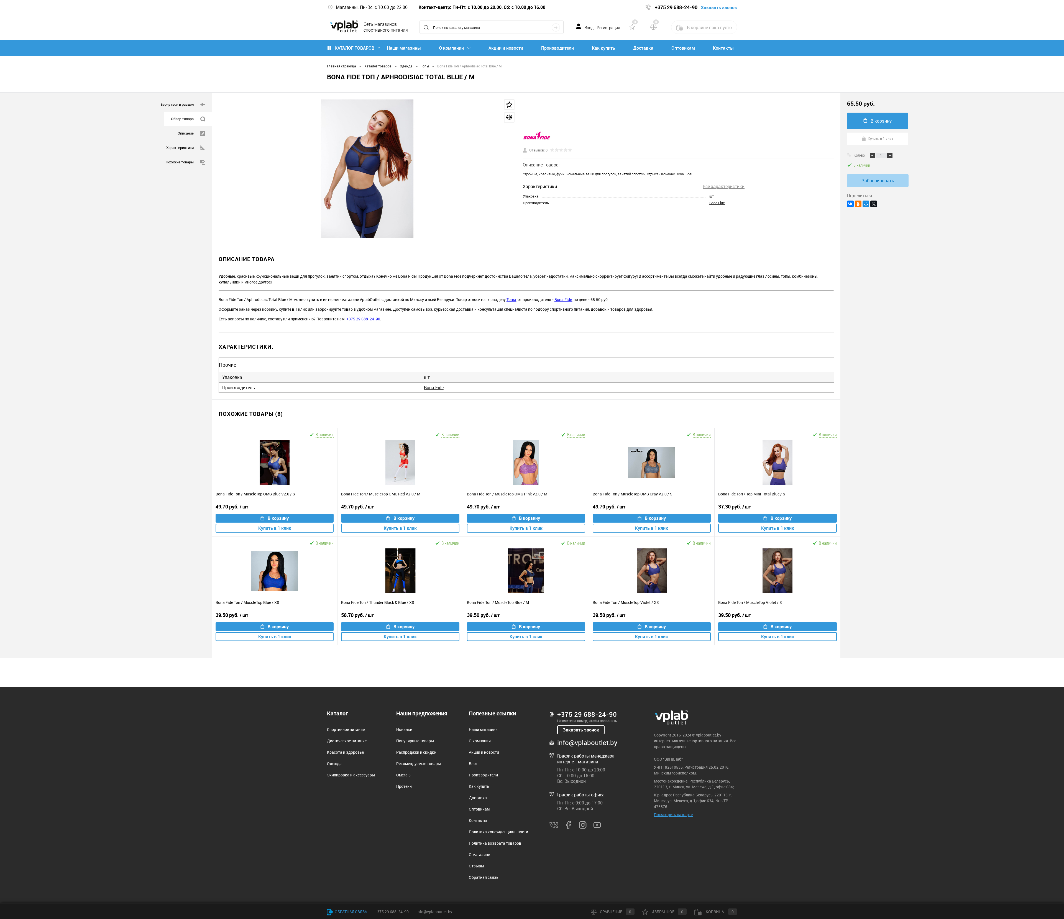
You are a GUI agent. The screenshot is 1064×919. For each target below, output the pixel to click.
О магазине (479, 854)
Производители (557, 48)
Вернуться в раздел (177, 104)
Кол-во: (860, 155)
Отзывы (476, 866)
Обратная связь (483, 877)
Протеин (404, 786)
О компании (451, 48)
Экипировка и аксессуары (351, 775)
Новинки (404, 729)
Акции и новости (505, 48)
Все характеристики (724, 186)
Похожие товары (180, 162)
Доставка (643, 48)
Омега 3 (403, 775)
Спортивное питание (346, 729)
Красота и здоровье (345, 752)
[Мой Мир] (866, 204)
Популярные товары (415, 740)
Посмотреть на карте (673, 814)
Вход (589, 28)
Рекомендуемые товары (418, 763)
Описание (186, 133)
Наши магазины (404, 48)
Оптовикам (683, 48)
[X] (873, 204)
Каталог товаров (354, 48)
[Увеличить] (367, 168)
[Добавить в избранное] (509, 105)
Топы (511, 299)
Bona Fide (717, 202)
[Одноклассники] (858, 204)
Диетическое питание (347, 740)
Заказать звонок (581, 730)
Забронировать (877, 181)
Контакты (723, 48)
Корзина (719, 911)
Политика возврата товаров (495, 843)
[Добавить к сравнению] (509, 117)
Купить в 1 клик (274, 528)
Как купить (603, 48)
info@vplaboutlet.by (587, 742)
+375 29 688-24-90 (363, 318)
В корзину (278, 518)
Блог (473, 763)
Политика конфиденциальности (498, 831)
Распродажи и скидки (416, 752)
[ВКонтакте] (850, 204)
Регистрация (608, 28)
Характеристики (180, 147)
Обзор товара (182, 118)
